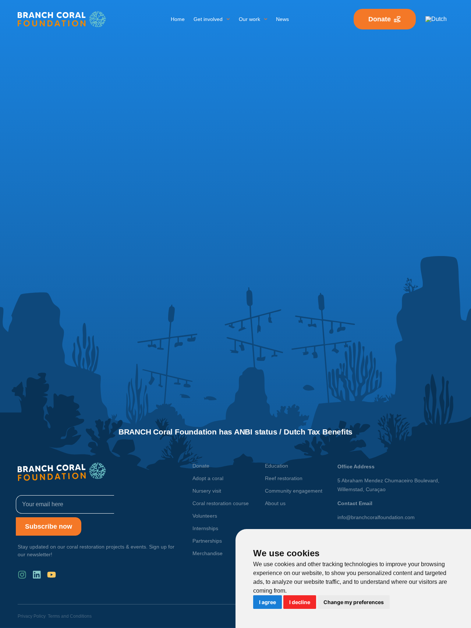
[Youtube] (51, 574)
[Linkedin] (36, 574)
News (282, 19)
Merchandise (207, 553)
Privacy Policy (32, 616)
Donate (200, 466)
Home (178, 19)
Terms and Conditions (70, 616)
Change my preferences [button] (353, 602)
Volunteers (204, 516)
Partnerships (207, 541)
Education (276, 466)
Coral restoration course (220, 503)
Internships (205, 528)
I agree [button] (267, 602)
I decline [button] (299, 602)
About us (275, 503)
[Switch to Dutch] (436, 19)
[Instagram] (22, 574)
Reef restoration (283, 478)
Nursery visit (206, 491)
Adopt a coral (207, 478)
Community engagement (293, 491)
